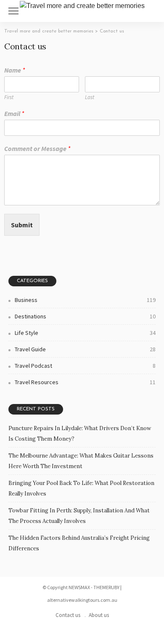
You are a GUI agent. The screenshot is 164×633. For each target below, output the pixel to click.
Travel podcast (85, 365)
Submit (22, 225)
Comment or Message (37, 148)
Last (89, 97)
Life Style (85, 333)
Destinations (85, 316)
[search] (153, 11)
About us (99, 615)
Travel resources (85, 382)
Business (85, 300)
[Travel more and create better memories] (82, 4)
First (8, 97)
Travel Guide (85, 349)
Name (14, 70)
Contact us (68, 615)
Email (14, 113)
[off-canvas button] (13, 11)
